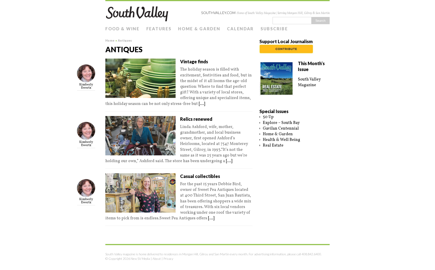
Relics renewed (196, 119)
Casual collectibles (200, 176)
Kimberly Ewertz (86, 86)
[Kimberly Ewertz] (86, 79)
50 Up (268, 117)
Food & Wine (122, 28)
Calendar (240, 28)
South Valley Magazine (309, 82)
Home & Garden (199, 28)
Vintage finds (194, 61)
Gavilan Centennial (281, 128)
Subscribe (274, 28)
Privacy (168, 259)
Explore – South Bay (281, 123)
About (156, 259)
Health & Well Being (281, 140)
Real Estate (273, 145)
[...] (202, 104)
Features (159, 28)
